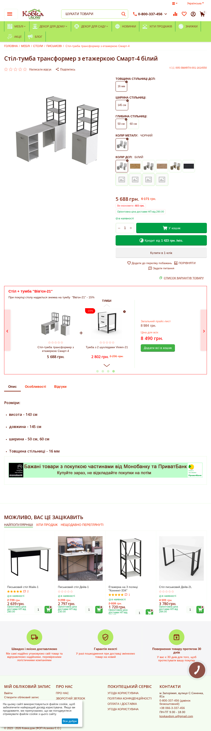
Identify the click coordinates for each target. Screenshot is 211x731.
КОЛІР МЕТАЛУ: (127, 135)
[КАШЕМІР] (122, 179)
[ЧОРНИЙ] (122, 144)
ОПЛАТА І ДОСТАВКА (122, 703)
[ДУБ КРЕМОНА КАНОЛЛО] (162, 179)
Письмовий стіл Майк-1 (23, 587)
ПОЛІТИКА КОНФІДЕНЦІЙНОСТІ (130, 698)
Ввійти (8, 693)
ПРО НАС (62, 693)
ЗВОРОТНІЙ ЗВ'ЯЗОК (70, 698)
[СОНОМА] (175, 166)
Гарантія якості (105, 649)
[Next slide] (107, 365)
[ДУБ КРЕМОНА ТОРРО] (148, 179)
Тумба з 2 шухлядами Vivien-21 (107, 347)
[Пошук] (123, 14)
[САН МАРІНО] (162, 166)
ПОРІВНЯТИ (187, 263)
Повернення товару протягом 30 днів (176, 650)
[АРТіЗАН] (135, 166)
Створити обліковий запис (21, 697)
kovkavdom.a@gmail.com (176, 716)
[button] (65, 69)
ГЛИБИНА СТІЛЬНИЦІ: (131, 116)
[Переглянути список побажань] (184, 14)
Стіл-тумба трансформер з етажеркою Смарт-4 (56, 349)
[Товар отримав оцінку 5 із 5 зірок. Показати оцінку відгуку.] (14, 591)
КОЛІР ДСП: (124, 157)
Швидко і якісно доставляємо (34, 649)
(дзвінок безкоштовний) (174, 702)
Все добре (70, 721)
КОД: (172, 67)
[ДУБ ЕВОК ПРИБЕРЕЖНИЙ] (135, 179)
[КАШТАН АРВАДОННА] (189, 166)
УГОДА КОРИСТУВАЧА (123, 693)
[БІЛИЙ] (122, 166)
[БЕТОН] (148, 166)
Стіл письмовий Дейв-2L (175, 587)
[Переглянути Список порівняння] (175, 14)
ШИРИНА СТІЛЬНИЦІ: (131, 97)
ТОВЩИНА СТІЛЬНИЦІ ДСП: (136, 78)
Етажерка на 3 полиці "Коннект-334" (123, 588)
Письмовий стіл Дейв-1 (73, 587)
